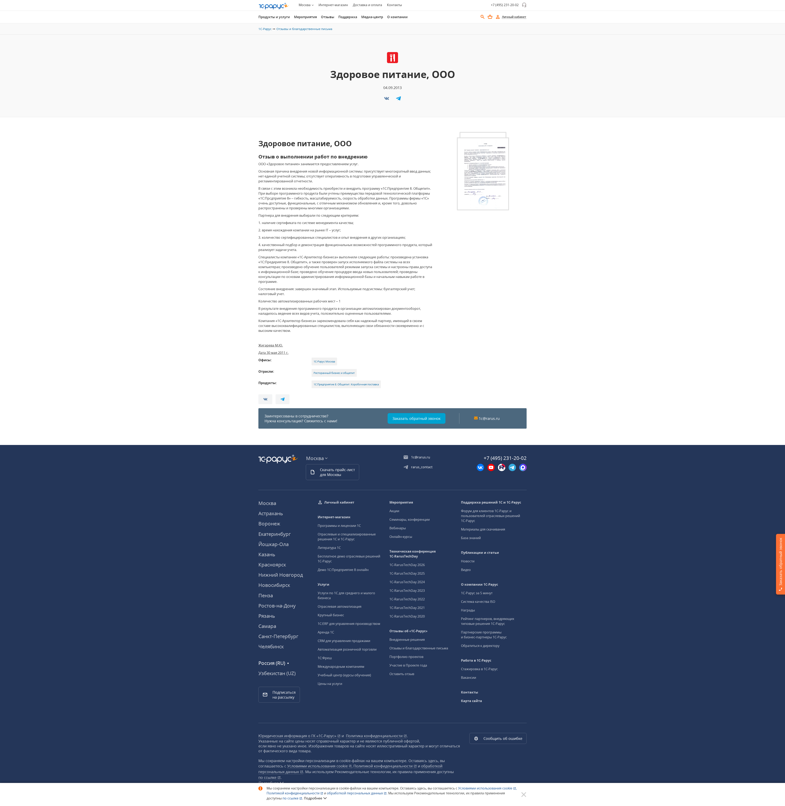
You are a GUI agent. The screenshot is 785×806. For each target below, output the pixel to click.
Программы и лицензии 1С (339, 525)
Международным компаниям (341, 666)
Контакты (394, 5)
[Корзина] (490, 16)
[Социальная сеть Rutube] (501, 467)
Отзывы (327, 17)
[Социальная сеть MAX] (523, 467)
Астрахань (270, 513)
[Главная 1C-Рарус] (273, 6)
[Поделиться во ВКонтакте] (387, 99)
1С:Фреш (325, 658)
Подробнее (313, 798)
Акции (394, 511)
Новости (467, 561)
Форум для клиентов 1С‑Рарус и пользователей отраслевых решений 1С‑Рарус (490, 516)
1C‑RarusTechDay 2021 (407, 607)
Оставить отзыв (401, 674)
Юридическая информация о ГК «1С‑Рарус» (297, 735)
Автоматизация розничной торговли (347, 649)
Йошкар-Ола (273, 544)
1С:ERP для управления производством (349, 623)
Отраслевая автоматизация (339, 606)
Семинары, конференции (409, 519)
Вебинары (397, 528)
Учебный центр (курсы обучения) (344, 675)
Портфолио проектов (406, 656)
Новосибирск (274, 585)
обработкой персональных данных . (357, 793)
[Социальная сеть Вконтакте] (480, 467)
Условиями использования (487, 788)
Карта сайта (471, 701)
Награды (468, 610)
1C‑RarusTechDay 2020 (407, 616)
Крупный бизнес (331, 615)
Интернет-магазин (333, 5)
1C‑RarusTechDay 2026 (407, 565)
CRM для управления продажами (344, 641)
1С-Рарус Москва (324, 361)
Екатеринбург (274, 534)
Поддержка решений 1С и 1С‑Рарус (491, 502)
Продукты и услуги (274, 17)
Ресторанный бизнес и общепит (334, 373)
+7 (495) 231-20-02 (505, 5)
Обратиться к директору (480, 645)
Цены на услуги (330, 683)
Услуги (323, 584)
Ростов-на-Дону (277, 605)
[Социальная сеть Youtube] (491, 467)
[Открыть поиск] (482, 16)
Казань (266, 554)
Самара (267, 626)
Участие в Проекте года (408, 665)
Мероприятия (305, 17)
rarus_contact (422, 467)
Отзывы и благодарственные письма (304, 29)
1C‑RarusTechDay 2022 (407, 599)
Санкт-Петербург (278, 636)
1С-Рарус (264, 29)
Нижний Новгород (280, 574)
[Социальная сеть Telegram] (512, 467)
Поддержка (347, 17)
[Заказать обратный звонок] (524, 4)
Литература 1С (329, 547)
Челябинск (271, 646)
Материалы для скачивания (483, 529)
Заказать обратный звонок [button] (416, 418)
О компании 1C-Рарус (479, 584)
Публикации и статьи (480, 552)
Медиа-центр (372, 17)
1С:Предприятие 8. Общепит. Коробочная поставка (346, 384)
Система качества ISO (478, 601)
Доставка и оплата (367, 5)
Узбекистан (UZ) (277, 673)
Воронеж (269, 523)
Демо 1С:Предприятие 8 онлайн (343, 569)
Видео (466, 569)
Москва (267, 503)
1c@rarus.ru (489, 418)
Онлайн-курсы (400, 536)
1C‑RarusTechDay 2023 (407, 590)
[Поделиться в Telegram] (398, 99)
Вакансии (468, 677)
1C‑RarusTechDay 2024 (407, 582)
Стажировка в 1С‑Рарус (479, 669)
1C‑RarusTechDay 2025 (407, 573)
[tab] (274, 16)
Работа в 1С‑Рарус (476, 660)
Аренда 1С (326, 632)
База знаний (471, 538)
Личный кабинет (339, 502)
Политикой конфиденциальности (293, 793)
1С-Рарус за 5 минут (476, 593)
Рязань (266, 615)
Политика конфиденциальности (375, 735)
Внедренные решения (407, 639)
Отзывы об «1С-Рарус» (408, 631)
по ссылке (267, 777)
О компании (397, 17)
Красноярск (272, 564)
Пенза (265, 595)
